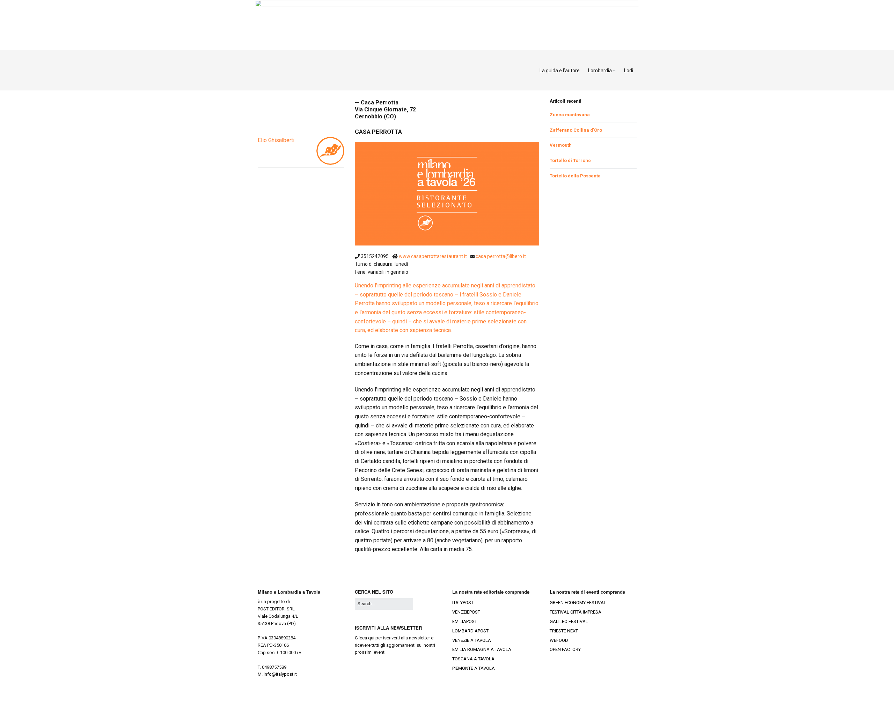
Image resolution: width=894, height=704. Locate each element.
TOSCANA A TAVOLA (473, 658)
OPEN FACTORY (565, 649)
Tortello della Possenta (575, 175)
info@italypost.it (280, 674)
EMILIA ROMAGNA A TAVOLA (481, 649)
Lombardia (600, 70)
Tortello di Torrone (570, 160)
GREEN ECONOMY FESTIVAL (578, 602)
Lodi (628, 70)
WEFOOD (559, 640)
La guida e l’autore (560, 70)
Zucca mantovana (570, 114)
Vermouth (561, 145)
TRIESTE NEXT (564, 630)
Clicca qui (364, 637)
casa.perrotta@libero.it (501, 256)
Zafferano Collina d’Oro (576, 130)
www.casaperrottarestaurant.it (433, 256)
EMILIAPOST (464, 621)
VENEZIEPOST (466, 612)
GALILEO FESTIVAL (569, 621)
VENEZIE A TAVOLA (471, 640)
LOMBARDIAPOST (470, 630)
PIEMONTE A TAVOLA (473, 668)
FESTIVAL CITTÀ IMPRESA (575, 612)
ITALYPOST (463, 602)
